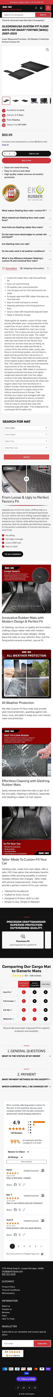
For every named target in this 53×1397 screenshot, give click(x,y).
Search (43, 15)
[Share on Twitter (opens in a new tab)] (19, 1185)
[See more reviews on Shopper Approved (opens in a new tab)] (24, 1185)
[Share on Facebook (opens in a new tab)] (15, 1185)
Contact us (7, 1309)
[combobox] (26, 14)
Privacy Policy (8, 1287)
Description (11, 268)
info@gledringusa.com (12, 1271)
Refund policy (8, 1293)
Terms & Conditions (11, 1290)
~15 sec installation (12, 554)
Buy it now (26, 160)
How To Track (8, 1319)
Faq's (4, 1315)
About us (6, 1306)
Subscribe (42, 1343)
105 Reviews (18, 1133)
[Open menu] (48, 8)
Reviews (6, 1312)
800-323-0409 (8, 1274)
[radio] (37, 1122)
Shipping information (33, 268)
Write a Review (26, 1162)
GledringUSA (29, 1394)
